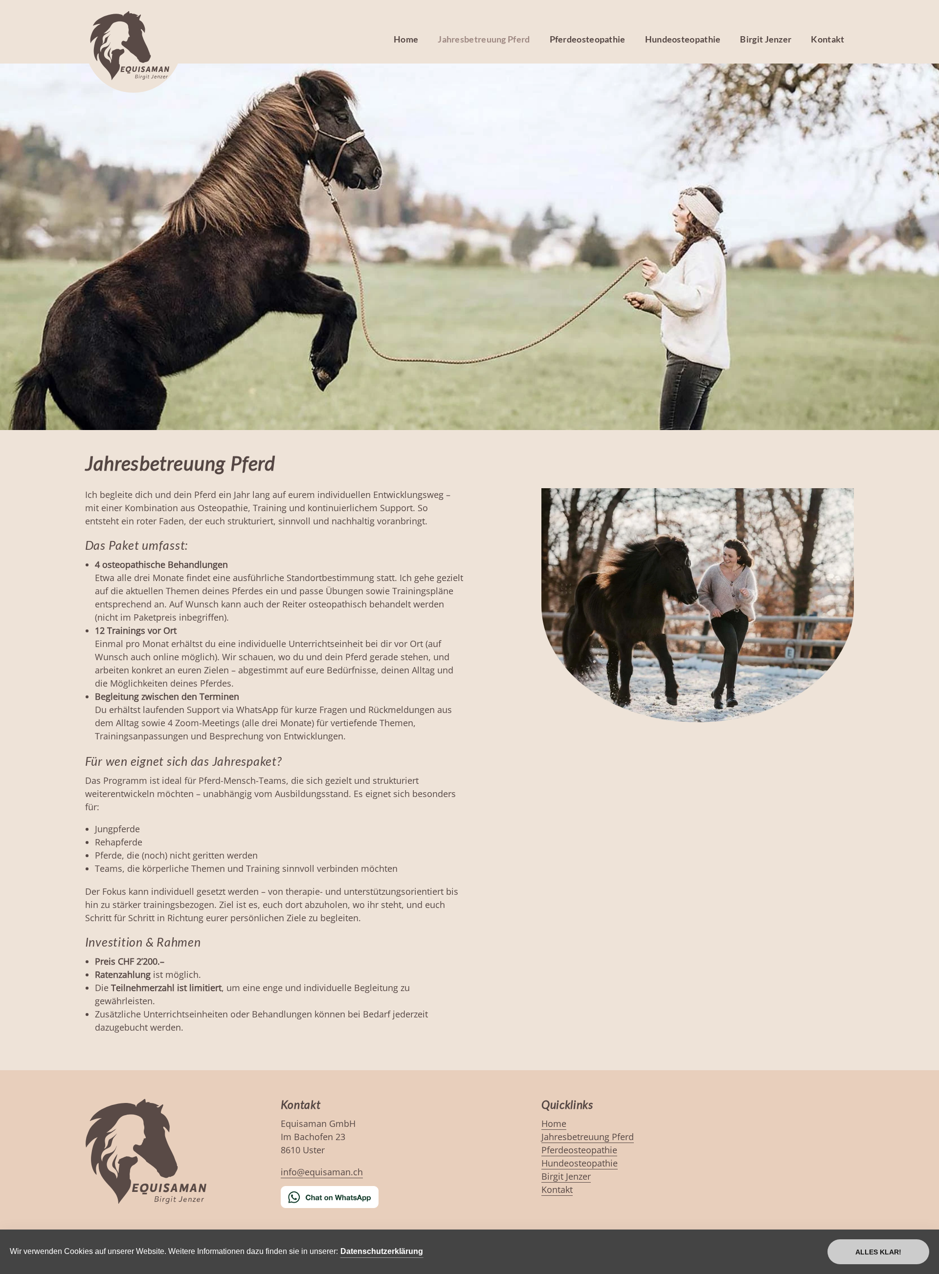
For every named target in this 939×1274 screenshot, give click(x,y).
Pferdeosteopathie (588, 39)
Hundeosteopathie (683, 39)
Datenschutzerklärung (381, 1251)
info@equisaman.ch (322, 1172)
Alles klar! (878, 1252)
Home (406, 39)
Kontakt (827, 39)
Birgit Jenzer (765, 39)
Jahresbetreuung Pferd (484, 39)
